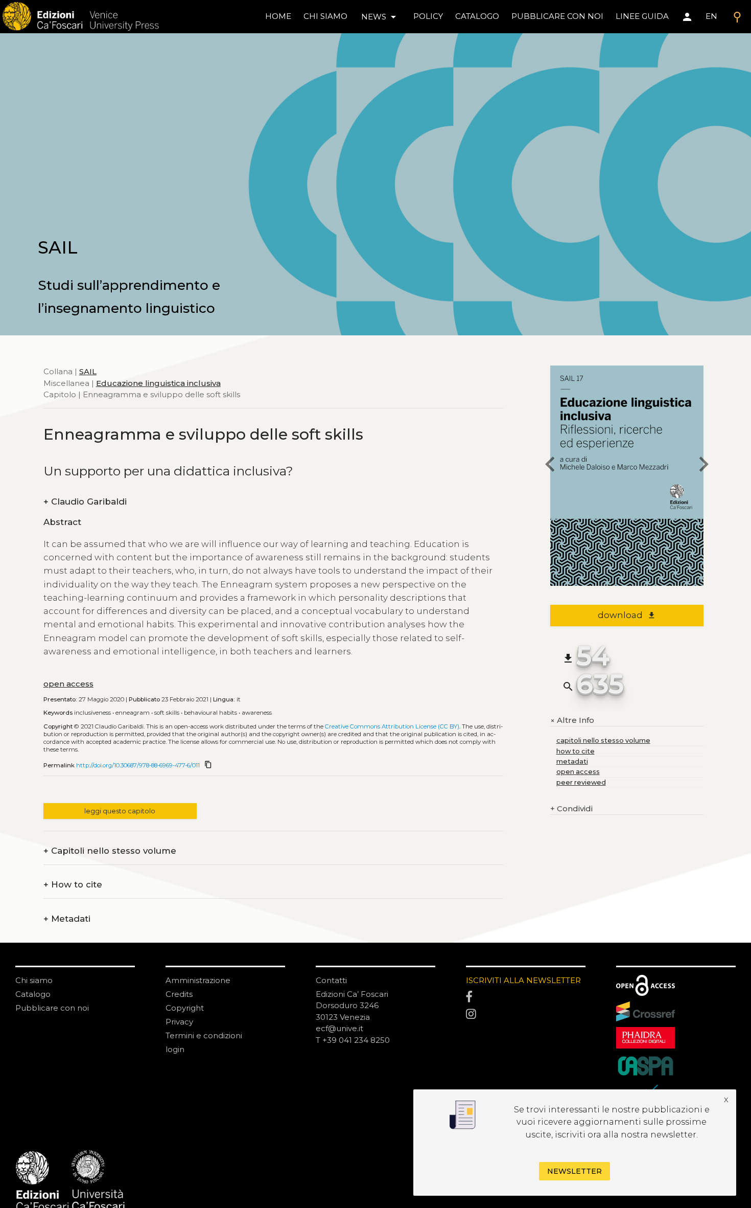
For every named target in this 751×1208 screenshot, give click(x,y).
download (626, 615)
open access (68, 684)
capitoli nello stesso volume (603, 740)
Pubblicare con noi (52, 1008)
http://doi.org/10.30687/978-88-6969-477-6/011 (138, 765)
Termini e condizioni (204, 1035)
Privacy (179, 1022)
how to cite (575, 751)
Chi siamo (34, 980)
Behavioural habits (210, 712)
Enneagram (132, 712)
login (175, 1049)
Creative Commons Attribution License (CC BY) (392, 726)
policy (428, 16)
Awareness (257, 712)
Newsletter (574, 1171)
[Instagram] (525, 1014)
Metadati (66, 919)
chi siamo (325, 16)
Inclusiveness (92, 712)
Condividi (571, 808)
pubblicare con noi (557, 16)
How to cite (72, 885)
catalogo (477, 16)
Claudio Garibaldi (85, 502)
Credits (179, 994)
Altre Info (572, 720)
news (380, 17)
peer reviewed (581, 782)
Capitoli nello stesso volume (109, 851)
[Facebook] (525, 997)
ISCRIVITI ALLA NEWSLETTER (523, 980)
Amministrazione (198, 980)
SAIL (88, 371)
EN (711, 16)
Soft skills (166, 712)
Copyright (185, 1008)
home (278, 16)
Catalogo (33, 994)
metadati (572, 761)
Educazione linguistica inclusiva (158, 383)
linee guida (642, 16)
